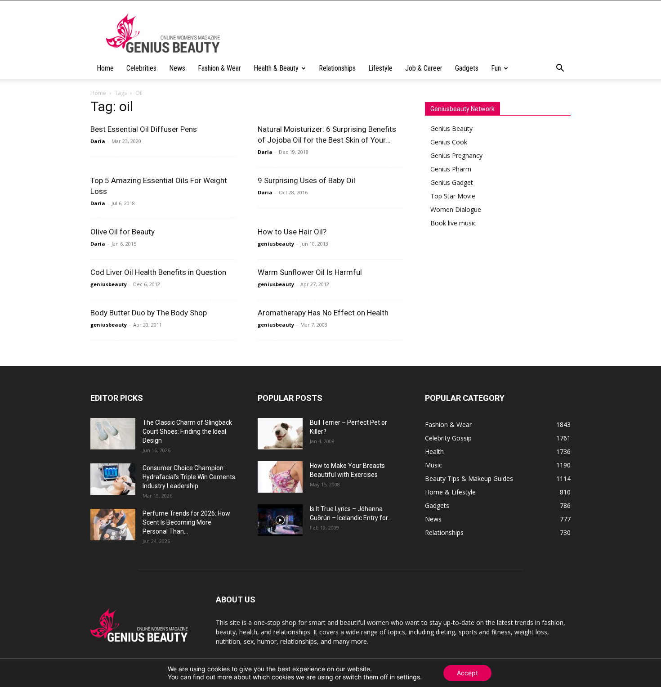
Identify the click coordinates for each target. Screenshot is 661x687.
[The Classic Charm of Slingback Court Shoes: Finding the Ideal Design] (112, 433)
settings (408, 677)
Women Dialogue (455, 209)
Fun (496, 68)
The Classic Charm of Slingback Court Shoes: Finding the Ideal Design (187, 431)
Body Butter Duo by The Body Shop (148, 312)
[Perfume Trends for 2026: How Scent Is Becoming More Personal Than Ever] (112, 524)
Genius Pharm (450, 169)
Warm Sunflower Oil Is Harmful (310, 272)
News (177, 68)
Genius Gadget (451, 182)
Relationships (337, 68)
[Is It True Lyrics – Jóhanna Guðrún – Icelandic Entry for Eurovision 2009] (280, 520)
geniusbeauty (276, 243)
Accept (467, 673)
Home (105, 68)
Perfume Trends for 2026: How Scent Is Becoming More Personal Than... (186, 522)
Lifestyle (380, 68)
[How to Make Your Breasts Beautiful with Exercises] (280, 477)
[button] (560, 69)
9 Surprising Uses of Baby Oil (306, 180)
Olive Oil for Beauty (122, 231)
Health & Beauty (276, 68)
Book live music (453, 223)
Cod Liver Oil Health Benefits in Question (158, 272)
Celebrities (141, 68)
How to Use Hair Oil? (292, 231)
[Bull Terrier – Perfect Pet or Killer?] (280, 433)
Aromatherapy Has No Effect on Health (323, 312)
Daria (97, 141)
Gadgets (466, 68)
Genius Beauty (451, 128)
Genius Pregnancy (456, 155)
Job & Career (423, 68)
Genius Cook (448, 142)
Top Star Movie (452, 196)
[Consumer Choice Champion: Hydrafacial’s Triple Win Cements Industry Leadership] (112, 479)
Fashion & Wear (219, 68)
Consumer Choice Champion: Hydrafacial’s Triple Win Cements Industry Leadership (189, 476)
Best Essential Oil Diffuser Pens (143, 129)
